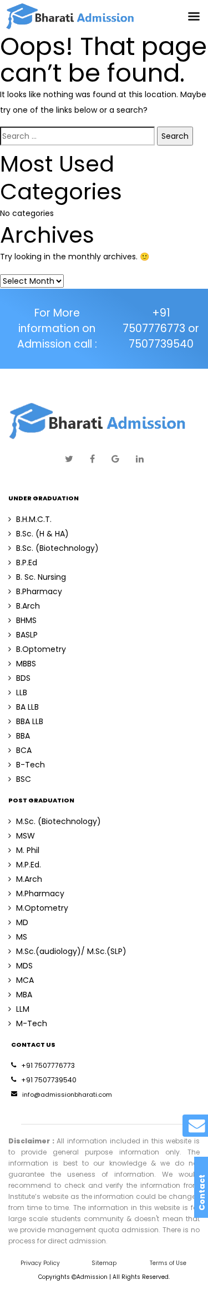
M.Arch (29, 879)
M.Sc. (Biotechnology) (58, 821)
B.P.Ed (26, 562)
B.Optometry (41, 649)
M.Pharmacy (40, 893)
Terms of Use (168, 1263)
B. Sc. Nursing (41, 577)
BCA (24, 750)
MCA (25, 980)
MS (21, 936)
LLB (21, 692)
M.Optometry (42, 907)
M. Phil (27, 850)
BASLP (27, 634)
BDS (23, 678)
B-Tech (30, 764)
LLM (22, 1009)
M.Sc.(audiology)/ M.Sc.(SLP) (71, 951)
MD (22, 922)
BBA (23, 735)
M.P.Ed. (28, 864)
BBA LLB (29, 721)
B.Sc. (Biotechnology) (57, 548)
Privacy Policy (40, 1263)
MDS (24, 965)
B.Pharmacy (39, 591)
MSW (25, 835)
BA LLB (27, 706)
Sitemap (104, 1263)
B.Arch (28, 605)
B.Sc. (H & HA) (42, 533)
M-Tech (31, 1023)
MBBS (26, 663)
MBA (24, 994)
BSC (23, 779)
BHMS (26, 620)
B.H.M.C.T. (34, 519)
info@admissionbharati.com (67, 1094)
